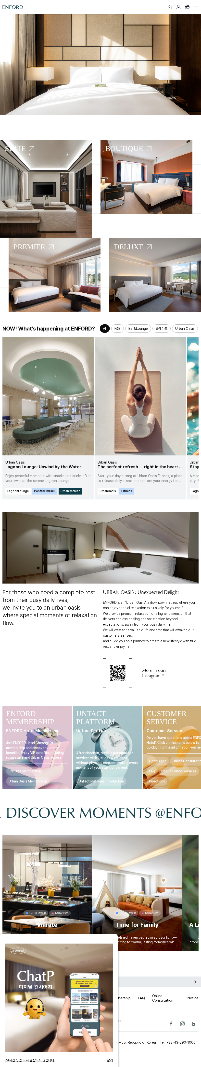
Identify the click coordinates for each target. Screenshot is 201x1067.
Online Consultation (162, 998)
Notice (193, 998)
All (105, 329)
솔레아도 (161, 329)
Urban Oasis (185, 329)
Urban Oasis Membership (28, 781)
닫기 (110, 1060)
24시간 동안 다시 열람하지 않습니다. (30, 1060)
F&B (117, 329)
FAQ (152, 771)
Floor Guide (157, 761)
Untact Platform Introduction (101, 781)
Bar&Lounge (138, 329)
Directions (157, 781)
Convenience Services (179, 771)
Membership (120, 998)
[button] (195, 982)
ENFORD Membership (25, 771)
